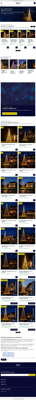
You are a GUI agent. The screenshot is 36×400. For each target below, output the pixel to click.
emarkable (21, 398)
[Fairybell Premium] (14, 64)
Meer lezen (3, 359)
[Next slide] (34, 26)
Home (2, 8)
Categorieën (3, 381)
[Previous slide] (32, 26)
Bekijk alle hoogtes (30, 73)
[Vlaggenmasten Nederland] (18, 3)
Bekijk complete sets (4, 73)
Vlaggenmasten (4, 384)
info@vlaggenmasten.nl (4, 392)
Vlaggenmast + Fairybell (4, 71)
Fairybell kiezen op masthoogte (31, 71)
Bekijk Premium (12, 73)
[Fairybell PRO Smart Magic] (22, 64)
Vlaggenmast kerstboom (8, 8)
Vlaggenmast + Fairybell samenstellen (10, 113)
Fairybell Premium (12, 71)
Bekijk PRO (21, 73)
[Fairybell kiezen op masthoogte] (31, 64)
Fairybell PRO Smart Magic (21, 71)
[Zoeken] (1, 6)
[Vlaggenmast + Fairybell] (5, 64)
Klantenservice (3, 379)
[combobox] (18, 5)
